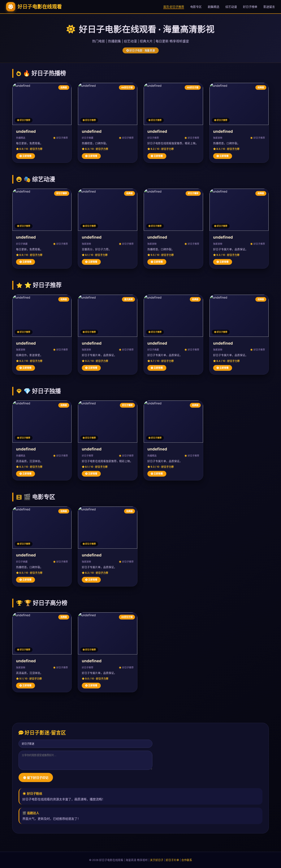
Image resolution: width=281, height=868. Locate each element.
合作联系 (186, 860)
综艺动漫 (231, 7)
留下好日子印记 (37, 777)
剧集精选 (213, 7)
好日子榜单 (250, 7)
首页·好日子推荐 (173, 7)
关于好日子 (156, 860)
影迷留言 (269, 7)
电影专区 (196, 7)
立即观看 (27, 156)
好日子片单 (172, 860)
